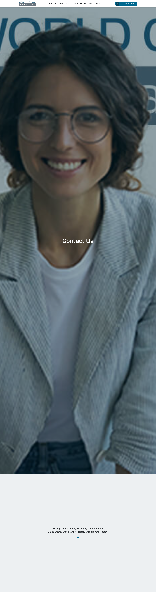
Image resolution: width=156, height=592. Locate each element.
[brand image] (27, 3)
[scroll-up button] (152, 588)
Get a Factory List (128, 4)
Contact (99, 3)
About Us (52, 3)
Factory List (89, 3)
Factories (78, 3)
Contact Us (78, 240)
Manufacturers (64, 3)
